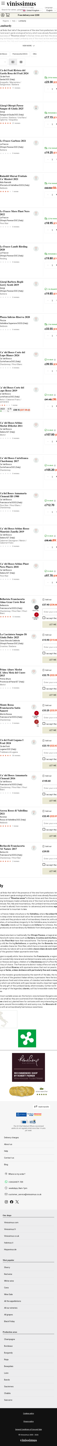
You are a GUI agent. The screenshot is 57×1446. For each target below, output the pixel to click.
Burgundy (8, 1353)
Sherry (7, 1267)
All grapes (8, 1315)
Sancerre (8, 1400)
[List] (13, 62)
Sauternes (9, 1386)
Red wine (8, 1274)
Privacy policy (29, 1421)
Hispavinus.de (10, 1249)
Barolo (7, 1380)
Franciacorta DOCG (20, 54)
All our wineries (10, 1308)
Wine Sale (8, 1294)
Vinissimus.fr (10, 1229)
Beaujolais (8, 1366)
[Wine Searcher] (28, 1091)
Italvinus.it (8, 1243)
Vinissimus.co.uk (11, 1236)
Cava (6, 1288)
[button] (2, 15)
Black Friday (9, 1321)
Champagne (9, 1339)
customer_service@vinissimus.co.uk (24, 1194)
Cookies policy (28, 1413)
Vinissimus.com (11, 1222)
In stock (51, 360)
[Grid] (21, 62)
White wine (9, 1281)
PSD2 (23, 1114)
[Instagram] (7, 1202)
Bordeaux (8, 1346)
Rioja (6, 1359)
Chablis (7, 1393)
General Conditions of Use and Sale (28, 1429)
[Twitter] (17, 1202)
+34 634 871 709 (15, 1182)
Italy (13, 21)
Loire (6, 1373)
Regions (6, 21)
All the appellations (12, 1301)
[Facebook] (12, 1202)
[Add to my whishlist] (36, 354)
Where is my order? (16, 1174)
